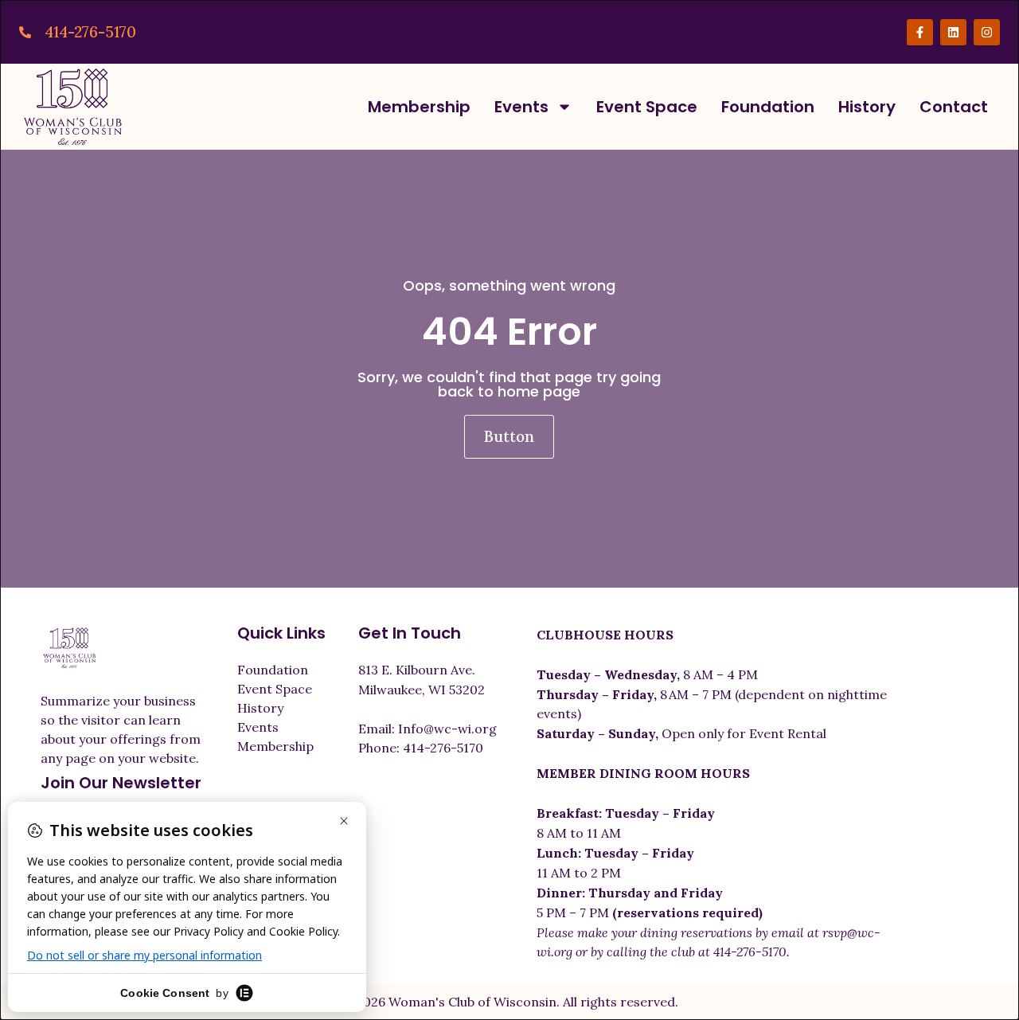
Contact (953, 107)
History (867, 107)
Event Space (646, 107)
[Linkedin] (953, 32)
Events (521, 107)
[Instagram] (987, 32)
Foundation (767, 107)
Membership (419, 107)
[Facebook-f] (920, 32)
